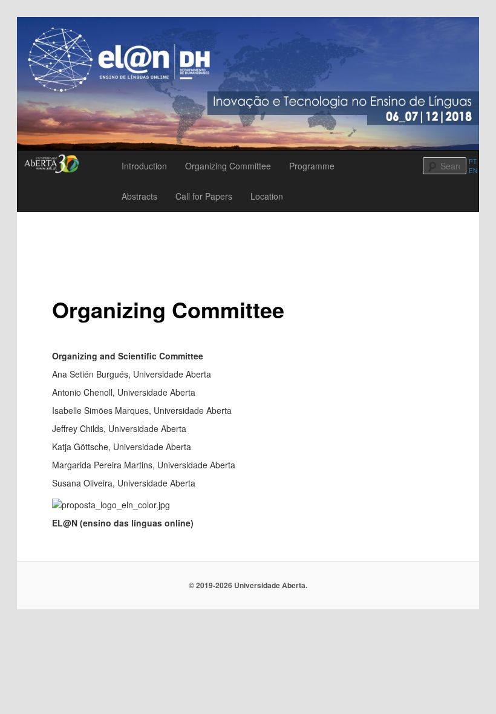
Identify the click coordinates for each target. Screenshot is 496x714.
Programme (311, 166)
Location (266, 196)
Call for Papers (203, 196)
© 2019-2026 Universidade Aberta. (248, 585)
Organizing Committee (228, 166)
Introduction (144, 166)
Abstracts (139, 196)
